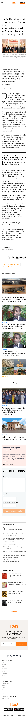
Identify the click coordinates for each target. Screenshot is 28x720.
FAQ (2, 692)
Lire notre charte (8, 464)
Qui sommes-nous (5, 683)
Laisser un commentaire (14, 511)
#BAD (3, 264)
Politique (12, 7)
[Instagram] (20, 656)
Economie (18, 7)
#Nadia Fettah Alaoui (8, 267)
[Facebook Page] (8, 656)
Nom (4, 496)
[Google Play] (19, 709)
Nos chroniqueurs (5, 678)
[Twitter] (11, 656)
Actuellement (4, 7)
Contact (3, 693)
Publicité (3, 685)
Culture (3, 670)
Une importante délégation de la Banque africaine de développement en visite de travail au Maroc (14, 160)
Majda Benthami (8, 84)
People (3, 675)
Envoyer (21, 644)
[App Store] (8, 709)
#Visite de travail (13, 264)
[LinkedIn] (17, 656)
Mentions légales (5, 698)
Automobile (4, 673)
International (4, 668)
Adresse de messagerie (10, 502)
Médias (3, 671)
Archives (3, 687)
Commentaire (7, 477)
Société (25, 7)
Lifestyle (3, 677)
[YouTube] (14, 656)
